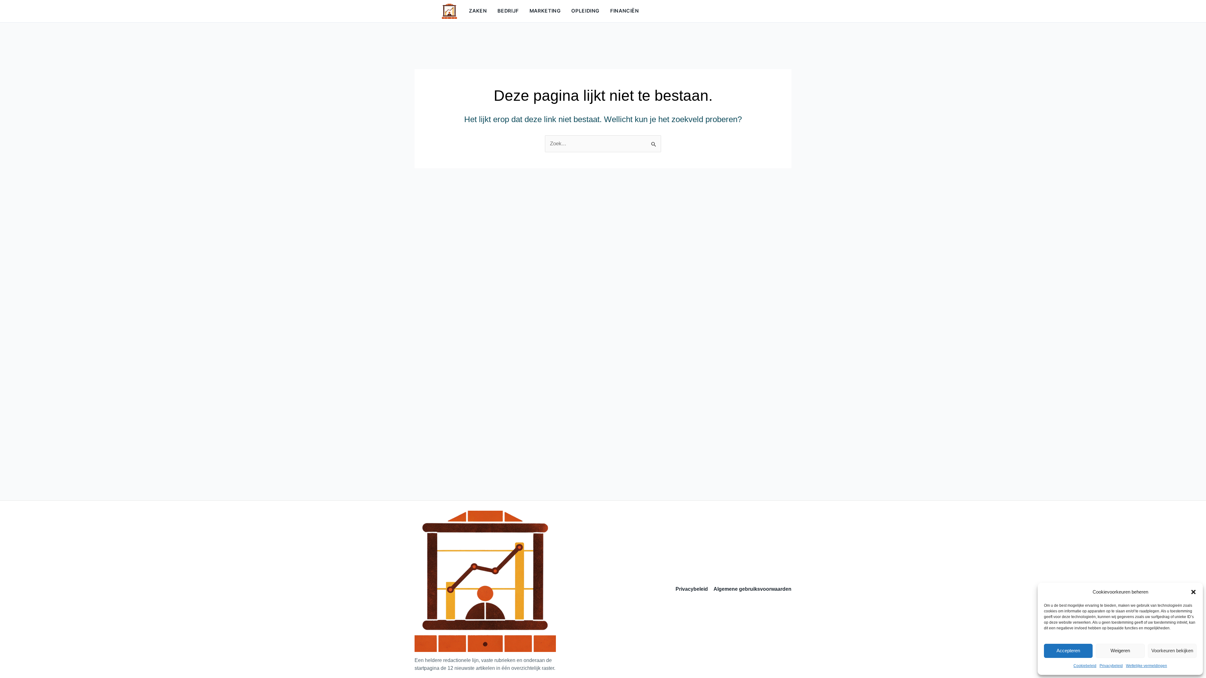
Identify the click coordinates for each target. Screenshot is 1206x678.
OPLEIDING (585, 11)
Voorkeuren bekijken (1172, 650)
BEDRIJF (508, 11)
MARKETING (545, 11)
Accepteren (1068, 650)
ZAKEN (478, 11)
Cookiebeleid (1084, 666)
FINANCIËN (624, 11)
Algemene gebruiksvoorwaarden (752, 589)
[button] (1193, 592)
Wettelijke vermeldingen (1146, 666)
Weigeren (1120, 650)
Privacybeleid (1111, 666)
